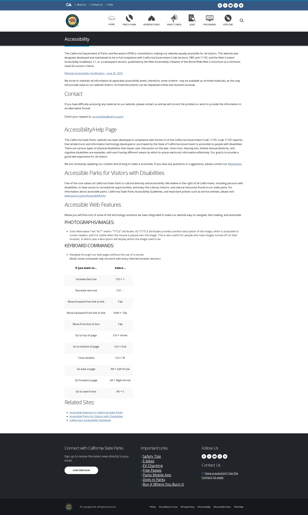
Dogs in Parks (154, 479)
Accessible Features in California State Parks (96, 412)
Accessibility (204, 506)
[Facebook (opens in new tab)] (220, 5)
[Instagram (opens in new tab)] (236, 5)
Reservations (152, 23)
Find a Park (129, 24)
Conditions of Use (169, 506)
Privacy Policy (188, 506)
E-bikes (148, 461)
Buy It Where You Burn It (163, 484)
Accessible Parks (223, 506)
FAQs (110, 4)
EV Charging (153, 465)
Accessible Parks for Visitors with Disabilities (96, 416)
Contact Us (97, 4)
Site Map (239, 506)
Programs (209, 24)
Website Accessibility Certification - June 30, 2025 (93, 73)
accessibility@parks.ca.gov (108, 116)
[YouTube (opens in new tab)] (230, 5)
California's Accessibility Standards (90, 420)
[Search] (242, 21)
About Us (81, 4)
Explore (228, 24)
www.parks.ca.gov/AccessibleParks (85, 195)
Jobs (192, 24)
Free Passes (152, 470)
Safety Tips (152, 456)
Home (111, 24)
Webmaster (235, 164)
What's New (174, 24)
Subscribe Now (85, 470)
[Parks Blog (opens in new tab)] (241, 5)
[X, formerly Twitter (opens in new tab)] (225, 5)
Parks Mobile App (157, 474)
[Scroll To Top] (302, 511)
